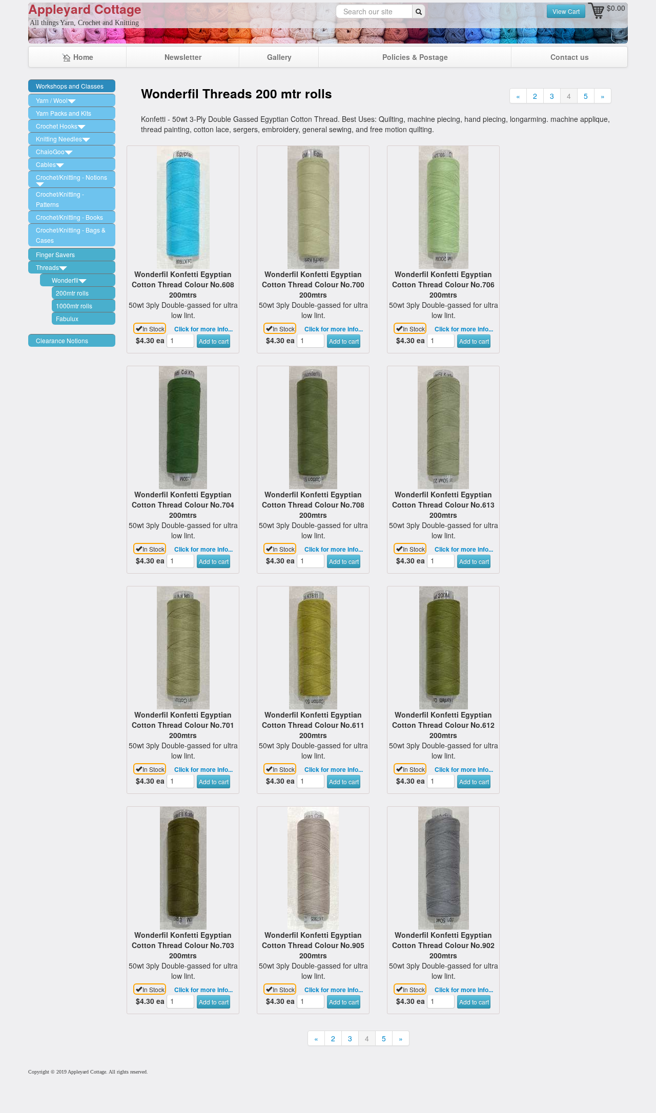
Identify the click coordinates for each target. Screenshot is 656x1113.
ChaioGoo (50, 151)
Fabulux (67, 318)
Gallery (279, 57)
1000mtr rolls (74, 305)
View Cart (566, 11)
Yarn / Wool (52, 100)
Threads (47, 267)
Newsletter (183, 57)
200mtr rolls (72, 292)
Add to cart (214, 341)
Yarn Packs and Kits (63, 113)
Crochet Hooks (56, 125)
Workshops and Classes (70, 85)
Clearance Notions (62, 340)
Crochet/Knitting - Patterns (60, 199)
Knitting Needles (59, 138)
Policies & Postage (415, 57)
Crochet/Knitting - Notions (71, 177)
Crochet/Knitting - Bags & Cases (71, 234)
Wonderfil (65, 280)
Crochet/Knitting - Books (69, 217)
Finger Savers (55, 254)
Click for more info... (203, 328)
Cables (46, 164)
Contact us (569, 57)
